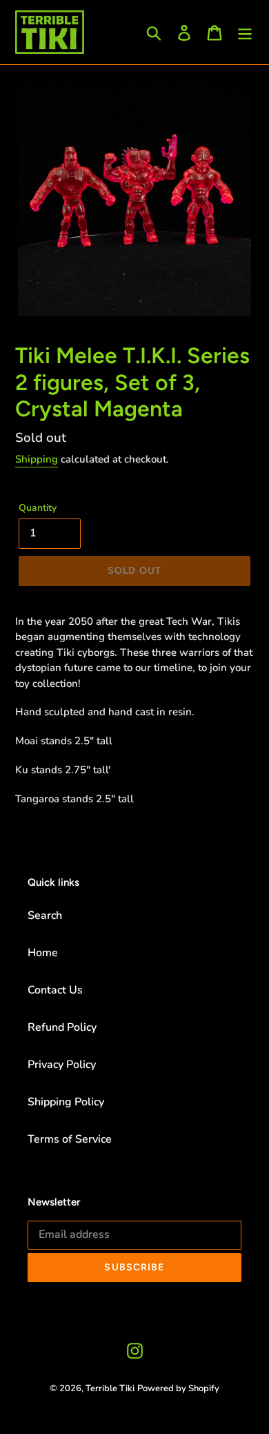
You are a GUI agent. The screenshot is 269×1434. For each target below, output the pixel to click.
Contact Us (55, 990)
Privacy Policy (62, 1064)
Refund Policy (62, 1027)
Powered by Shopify (178, 1388)
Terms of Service (70, 1139)
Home (43, 952)
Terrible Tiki (110, 1388)
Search (45, 915)
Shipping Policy (66, 1102)
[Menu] (245, 32)
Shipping (36, 459)
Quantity (38, 507)
